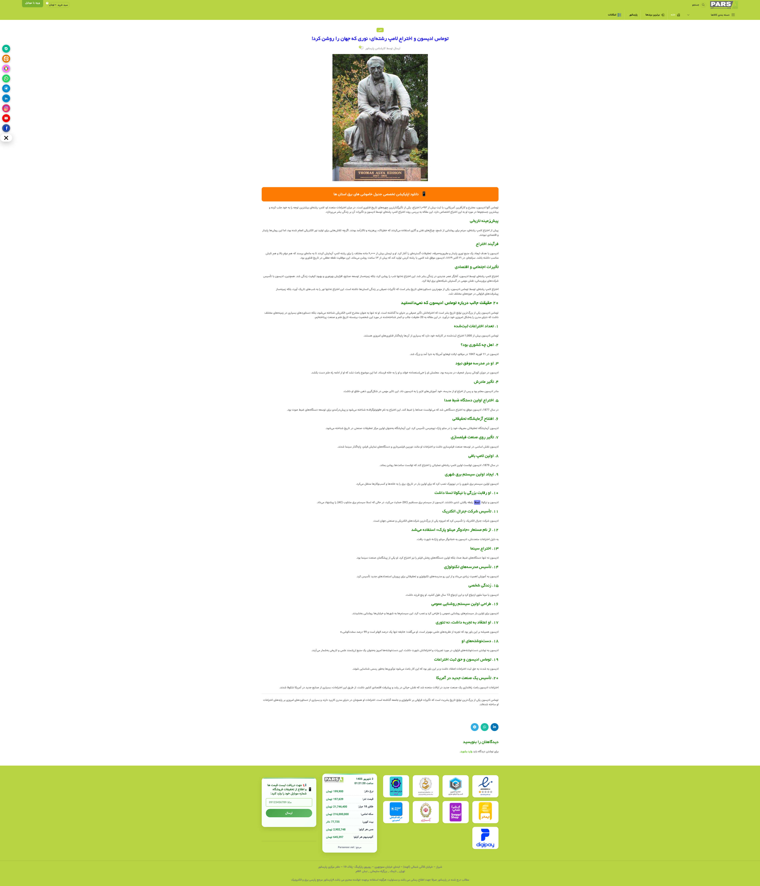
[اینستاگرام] (6, 108)
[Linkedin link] (495, 727)
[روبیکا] (6, 69)
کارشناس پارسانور (375, 48)
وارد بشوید (466, 751)
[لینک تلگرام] (475, 727)
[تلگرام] (6, 88)
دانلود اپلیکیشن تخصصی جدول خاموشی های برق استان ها (380, 194)
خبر (380, 30)
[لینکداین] (6, 98)
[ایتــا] (6, 59)
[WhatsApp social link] (485, 727)
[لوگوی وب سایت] (724, 5)
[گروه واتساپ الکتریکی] (6, 78)
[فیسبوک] (6, 128)
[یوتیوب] (6, 118)
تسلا (477, 502)
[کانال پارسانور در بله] (6, 49)
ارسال (288, 813)
